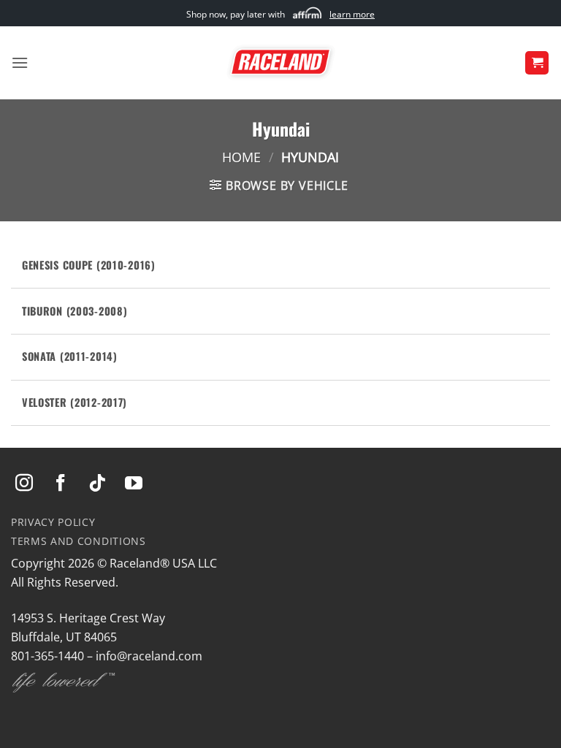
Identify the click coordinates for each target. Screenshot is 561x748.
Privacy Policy (53, 522)
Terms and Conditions (78, 541)
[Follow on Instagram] (24, 484)
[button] (19, 62)
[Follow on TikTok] (97, 484)
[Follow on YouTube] (133, 484)
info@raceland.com (149, 656)
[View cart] (537, 63)
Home (241, 157)
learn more (352, 14)
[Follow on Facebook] (60, 484)
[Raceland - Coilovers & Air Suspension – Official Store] (280, 63)
